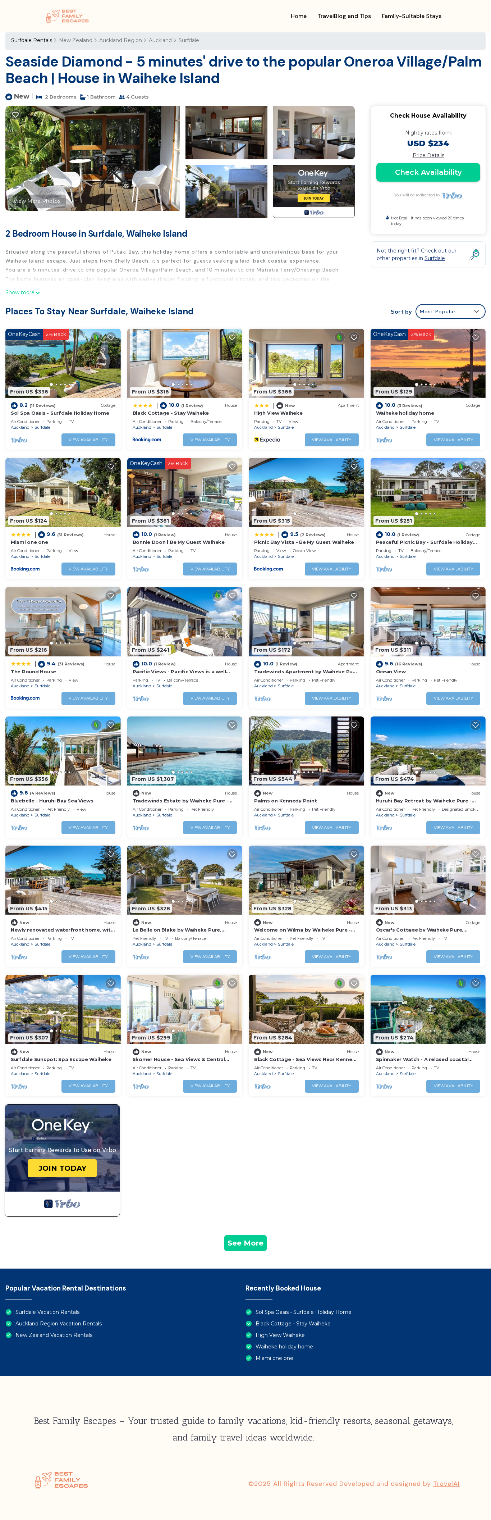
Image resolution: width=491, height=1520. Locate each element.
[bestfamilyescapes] (67, 16)
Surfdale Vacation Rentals (47, 1312)
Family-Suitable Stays (411, 16)
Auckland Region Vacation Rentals (58, 1323)
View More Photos (37, 201)
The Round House (33, 671)
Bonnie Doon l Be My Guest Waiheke (179, 542)
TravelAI (446, 1483)
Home (299, 16)
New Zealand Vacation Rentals (53, 1335)
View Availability (88, 439)
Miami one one (29, 542)
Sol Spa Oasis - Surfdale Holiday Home (60, 413)
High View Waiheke (278, 413)
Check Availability (428, 172)
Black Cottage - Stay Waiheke (171, 413)
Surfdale (189, 40)
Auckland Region (120, 40)
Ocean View (391, 671)
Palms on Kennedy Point (285, 801)
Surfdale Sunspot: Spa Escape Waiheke (61, 1059)
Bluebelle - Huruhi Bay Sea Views (52, 801)
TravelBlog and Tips (344, 16)
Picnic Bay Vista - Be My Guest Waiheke (304, 542)
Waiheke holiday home (405, 413)
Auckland (160, 40)
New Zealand (75, 40)
